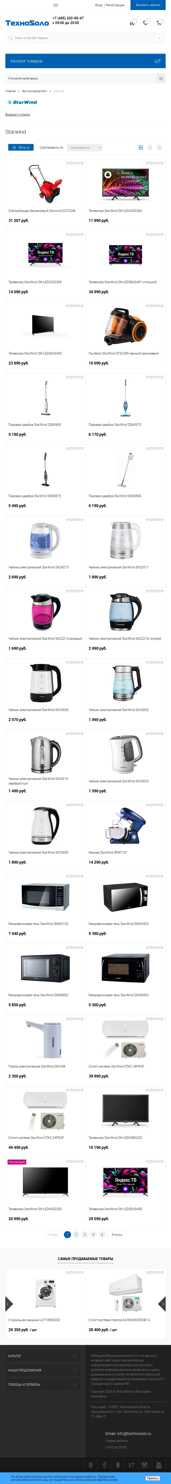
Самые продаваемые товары (85, 1258)
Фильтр (23, 147)
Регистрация (115, 5)
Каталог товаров (26, 61)
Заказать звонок (148, 5)
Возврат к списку (17, 114)
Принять (152, 1478)
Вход (98, 5)
